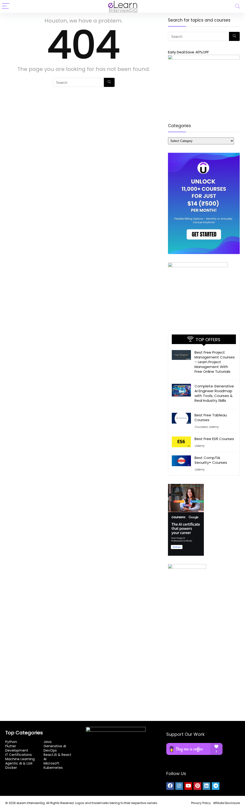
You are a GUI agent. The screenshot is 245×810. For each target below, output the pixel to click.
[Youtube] (188, 786)
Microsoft (51, 763)
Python (11, 741)
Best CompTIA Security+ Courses (211, 460)
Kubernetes (53, 767)
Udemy (214, 427)
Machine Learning (20, 759)
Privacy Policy (201, 803)
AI (45, 759)
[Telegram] (215, 786)
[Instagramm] (179, 786)
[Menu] (5, 6)
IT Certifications (18, 754)
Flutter (10, 746)
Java (47, 741)
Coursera (201, 427)
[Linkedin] (206, 786)
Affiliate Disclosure (226, 803)
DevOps (50, 750)
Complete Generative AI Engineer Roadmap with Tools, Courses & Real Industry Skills (214, 393)
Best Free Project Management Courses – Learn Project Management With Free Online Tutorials (215, 362)
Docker (11, 767)
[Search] (237, 6)
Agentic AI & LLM (18, 763)
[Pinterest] (197, 786)
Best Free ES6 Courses (214, 438)
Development (16, 750)
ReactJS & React (57, 754)
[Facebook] (170, 786)
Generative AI (55, 746)
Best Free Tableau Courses (211, 417)
